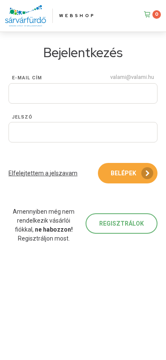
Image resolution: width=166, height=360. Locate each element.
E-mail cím (27, 78)
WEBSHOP (77, 15)
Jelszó (22, 117)
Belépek (123, 173)
